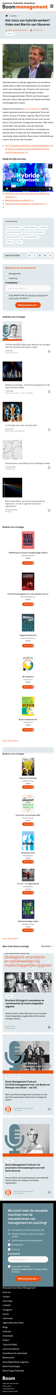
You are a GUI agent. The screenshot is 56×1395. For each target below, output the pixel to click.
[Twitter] (29, 255)
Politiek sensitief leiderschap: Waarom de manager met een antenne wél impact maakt (27, 346)
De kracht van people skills (28, 815)
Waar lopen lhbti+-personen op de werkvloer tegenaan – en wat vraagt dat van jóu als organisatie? (25, 504)
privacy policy (14, 298)
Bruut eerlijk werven (28, 719)
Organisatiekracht (28, 635)
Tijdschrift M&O (10, 1344)
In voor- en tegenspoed (28, 883)
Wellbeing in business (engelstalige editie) (28, 552)
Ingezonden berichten (13, 1322)
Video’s (6, 1340)
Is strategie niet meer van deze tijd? (21, 425)
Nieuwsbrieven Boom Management (19, 1288)
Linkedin (7, 1305)
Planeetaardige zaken (28, 921)
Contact (6, 1296)
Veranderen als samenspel (15, 1353)
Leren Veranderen (11, 1349)
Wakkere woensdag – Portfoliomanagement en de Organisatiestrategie (27, 386)
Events (6, 1314)
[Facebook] (34, 255)
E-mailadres (11, 282)
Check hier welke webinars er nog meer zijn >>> (26, 203)
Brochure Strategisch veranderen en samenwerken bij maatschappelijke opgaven (24, 1003)
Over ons (7, 1292)
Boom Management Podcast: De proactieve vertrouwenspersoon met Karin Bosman (25, 1168)
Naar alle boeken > (11, 740)
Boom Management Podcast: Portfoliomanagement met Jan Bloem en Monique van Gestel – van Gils (27, 1085)
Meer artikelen (46, 946)
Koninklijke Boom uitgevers (16, 1362)
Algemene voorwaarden (11, 1384)
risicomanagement (32, 108)
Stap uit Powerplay (28, 778)
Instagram (7, 1310)
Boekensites (8, 1357)
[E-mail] (45, 255)
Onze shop (7, 1301)
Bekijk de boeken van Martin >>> (19, 200)
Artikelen (14, 16)
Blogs (5, 1327)
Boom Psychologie (11, 1366)
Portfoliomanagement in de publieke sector (28, 594)
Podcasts (7, 1331)
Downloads (8, 1336)
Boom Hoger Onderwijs (13, 1370)
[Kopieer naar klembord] (50, 255)
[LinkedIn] (40, 255)
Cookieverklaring (8, 1389)
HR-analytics (28, 676)
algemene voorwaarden (36, 295)
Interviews (8, 1318)
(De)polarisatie (28, 852)
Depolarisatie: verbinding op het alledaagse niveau (27, 463)
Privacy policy (7, 1386)
